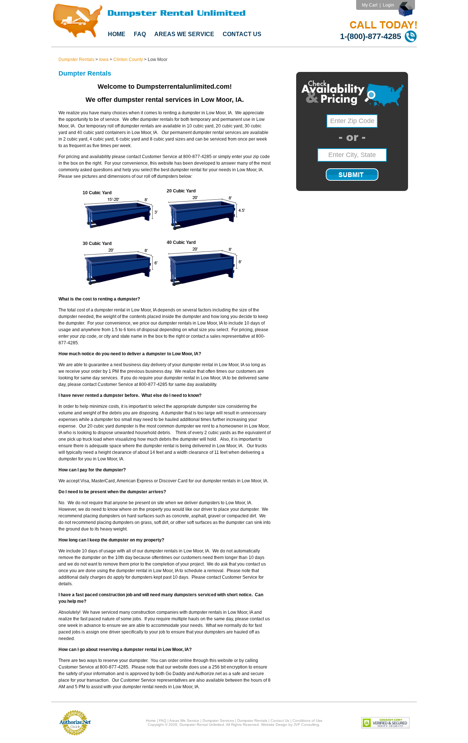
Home (116, 34)
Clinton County (128, 59)
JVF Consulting (306, 725)
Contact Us (242, 34)
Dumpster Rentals (76, 59)
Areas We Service (184, 34)
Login (388, 5)
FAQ (140, 34)
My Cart (369, 5)
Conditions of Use (307, 721)
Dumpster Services (218, 721)
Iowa (104, 59)
